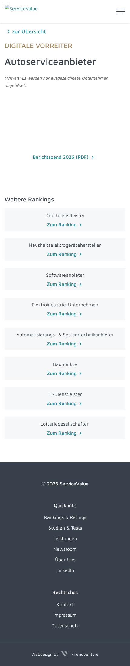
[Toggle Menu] (120, 11)
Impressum (65, 615)
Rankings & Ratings (65, 517)
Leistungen (65, 538)
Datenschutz (65, 625)
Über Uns (65, 559)
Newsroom (65, 549)
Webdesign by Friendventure (65, 654)
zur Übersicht (29, 31)
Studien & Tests (65, 528)
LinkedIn (65, 570)
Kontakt (65, 604)
